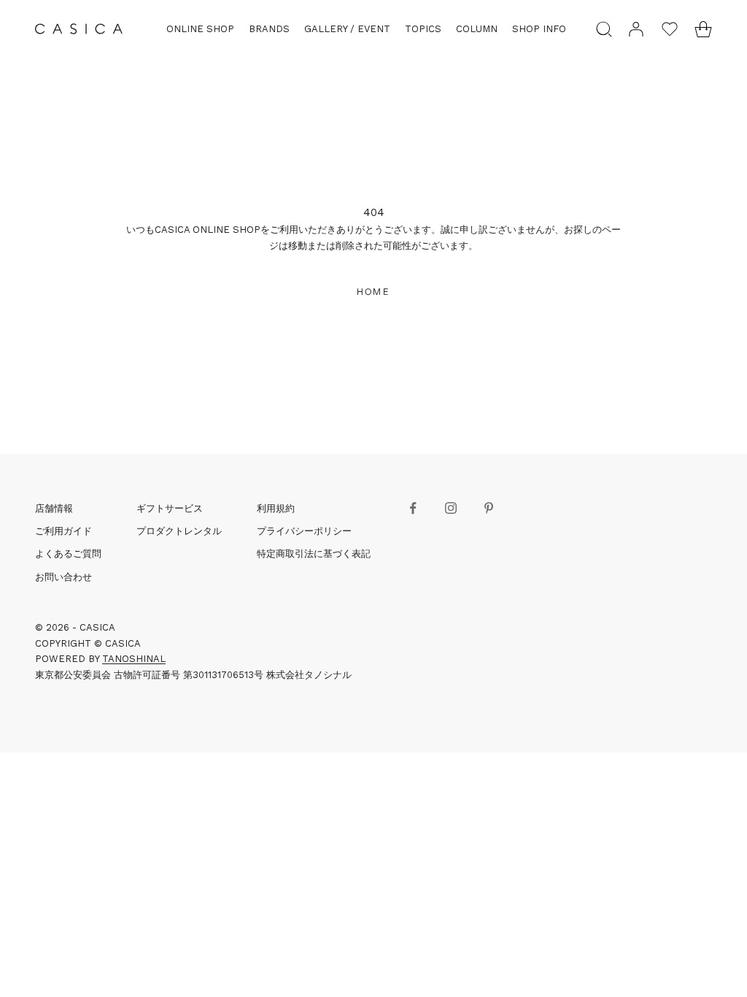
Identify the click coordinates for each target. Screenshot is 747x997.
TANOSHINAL (134, 658)
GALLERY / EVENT (347, 28)
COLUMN (477, 28)
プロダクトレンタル (179, 531)
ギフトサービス (169, 508)
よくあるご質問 (68, 553)
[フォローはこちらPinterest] (488, 508)
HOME (373, 291)
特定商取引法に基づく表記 (314, 553)
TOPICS (423, 28)
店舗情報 (54, 508)
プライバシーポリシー (304, 531)
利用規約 (276, 508)
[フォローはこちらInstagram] (451, 508)
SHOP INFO (539, 28)
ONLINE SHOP (200, 28)
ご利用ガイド (63, 531)
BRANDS (269, 28)
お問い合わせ (63, 576)
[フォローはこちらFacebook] (413, 508)
